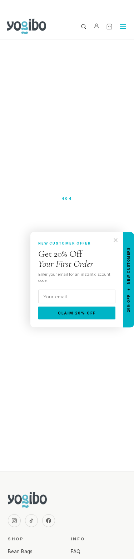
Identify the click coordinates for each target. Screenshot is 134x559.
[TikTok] (31, 520)
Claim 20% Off (77, 313)
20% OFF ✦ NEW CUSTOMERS (128, 279)
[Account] (96, 26)
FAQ (75, 551)
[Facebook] (48, 520)
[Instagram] (14, 520)
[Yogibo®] (26, 26)
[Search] (83, 26)
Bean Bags (20, 551)
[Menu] (123, 26)
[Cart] (109, 26)
